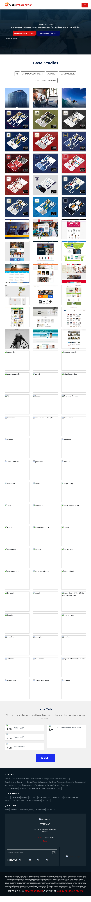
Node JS (41, 797)
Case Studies (40, 810)
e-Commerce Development (58, 779)
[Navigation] (85, 5)
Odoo (20, 810)
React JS (48, 797)
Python (7, 797)
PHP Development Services (36, 779)
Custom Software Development (59, 785)
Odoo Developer (11, 788)
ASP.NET (52, 74)
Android (56, 797)
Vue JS (75, 797)
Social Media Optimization (37, 782)
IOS (61, 797)
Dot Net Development (13, 785)
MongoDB (68, 797)
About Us (13, 810)
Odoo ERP (46, 801)
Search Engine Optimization (16, 782)
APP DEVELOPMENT (32, 74)
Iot (20, 788)
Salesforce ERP (35, 801)
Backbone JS (10, 801)
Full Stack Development (51, 788)
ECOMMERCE (68, 74)
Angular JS (33, 797)
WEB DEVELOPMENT (45, 80)
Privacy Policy (28, 810)
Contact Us (50, 810)
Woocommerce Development (34, 785)
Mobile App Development (15, 779)
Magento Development (76, 782)
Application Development (32, 788)
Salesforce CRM (22, 801)
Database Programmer (57, 782)
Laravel (13, 797)
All (17, 74)
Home (7, 810)
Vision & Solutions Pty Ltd (70, 891)
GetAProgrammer (34, 891)
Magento (24, 797)
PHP (18, 797)
